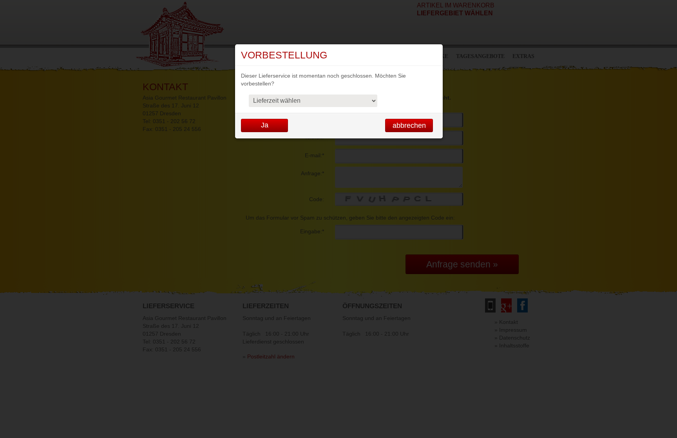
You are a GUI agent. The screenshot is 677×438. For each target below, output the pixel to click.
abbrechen (409, 125)
